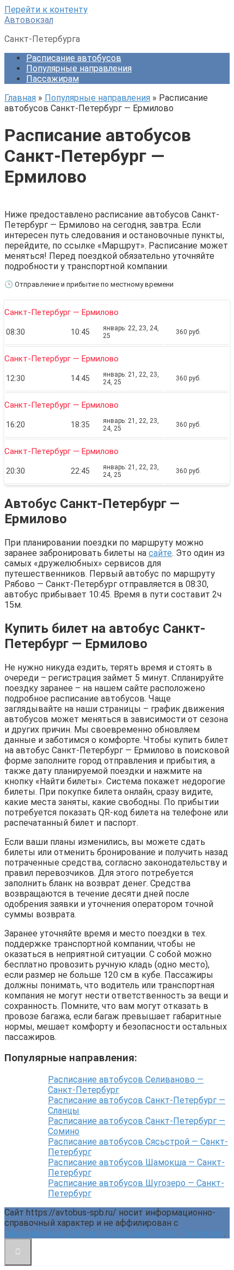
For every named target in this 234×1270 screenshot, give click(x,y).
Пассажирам (52, 79)
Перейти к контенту (46, 9)
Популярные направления (79, 68)
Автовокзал (28, 20)
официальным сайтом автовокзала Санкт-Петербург (114, 1233)
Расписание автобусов (73, 58)
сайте (160, 553)
